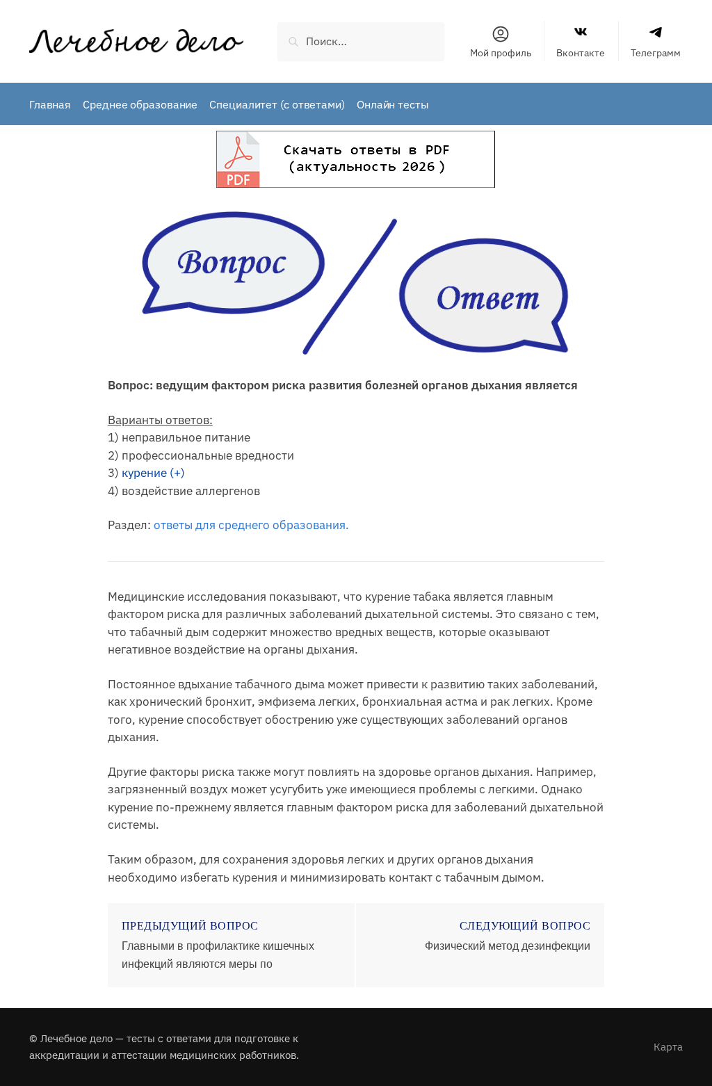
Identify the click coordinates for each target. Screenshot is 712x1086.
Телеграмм (656, 53)
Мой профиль (500, 53)
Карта (668, 1046)
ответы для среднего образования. (251, 525)
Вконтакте (580, 53)
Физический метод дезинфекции (507, 946)
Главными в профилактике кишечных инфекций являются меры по (218, 955)
